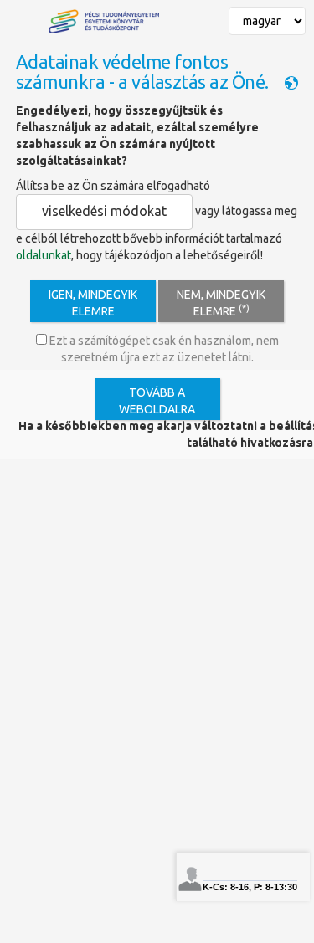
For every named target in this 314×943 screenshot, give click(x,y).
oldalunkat (43, 255)
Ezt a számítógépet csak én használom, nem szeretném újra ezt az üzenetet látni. (163, 349)
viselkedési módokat (104, 210)
